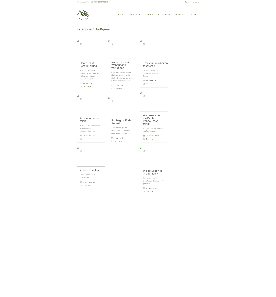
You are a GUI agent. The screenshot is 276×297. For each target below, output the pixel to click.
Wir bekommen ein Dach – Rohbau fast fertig (152, 119)
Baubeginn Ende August (121, 122)
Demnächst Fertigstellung (88, 64)
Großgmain (103, 29)
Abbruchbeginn (89, 170)
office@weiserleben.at (84, 2)
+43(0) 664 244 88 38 (100, 2)
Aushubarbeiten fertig (90, 120)
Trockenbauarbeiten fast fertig (155, 64)
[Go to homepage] (83, 14)
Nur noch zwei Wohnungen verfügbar (120, 65)
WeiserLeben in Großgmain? (152, 172)
